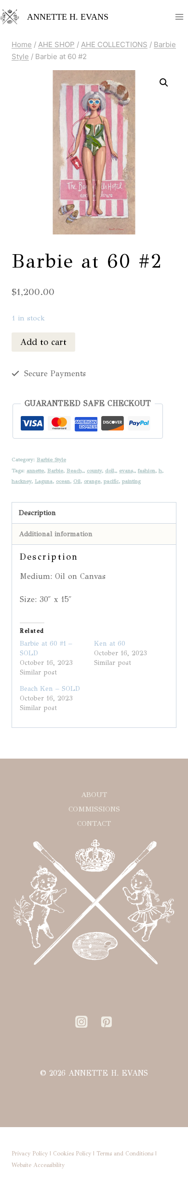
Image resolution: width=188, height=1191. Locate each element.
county (94, 470)
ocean (63, 481)
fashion (146, 470)
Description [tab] (37, 512)
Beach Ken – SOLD (50, 689)
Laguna (44, 481)
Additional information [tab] (56, 533)
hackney (21, 481)
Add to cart (43, 342)
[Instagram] (81, 1021)
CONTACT (94, 823)
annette (35, 470)
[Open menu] (179, 16)
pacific (111, 481)
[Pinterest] (106, 1021)
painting (131, 481)
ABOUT (94, 794)
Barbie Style (51, 459)
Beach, (75, 470)
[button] (164, 82)
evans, (126, 470)
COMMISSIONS (94, 809)
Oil (77, 481)
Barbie (55, 470)
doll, (110, 470)
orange (92, 481)
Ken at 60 (109, 643)
